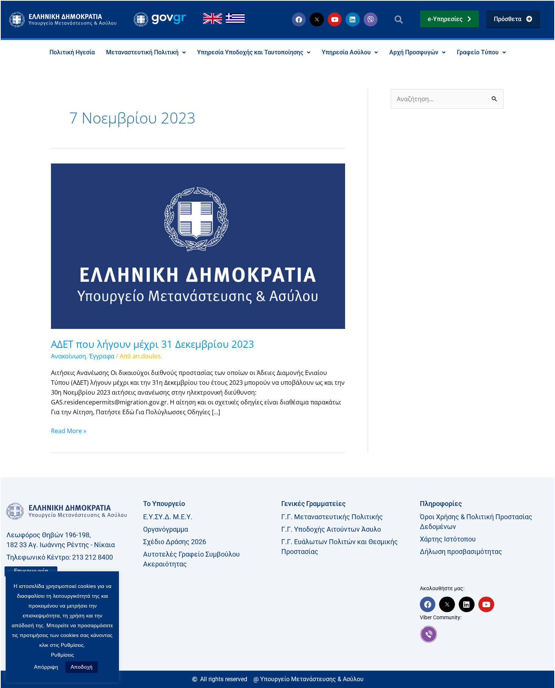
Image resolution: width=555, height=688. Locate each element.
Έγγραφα (101, 356)
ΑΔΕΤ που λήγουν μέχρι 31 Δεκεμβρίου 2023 (152, 344)
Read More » (68, 430)
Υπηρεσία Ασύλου (346, 52)
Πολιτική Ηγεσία (72, 52)
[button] (399, 19)
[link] (485, 634)
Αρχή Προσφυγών (413, 52)
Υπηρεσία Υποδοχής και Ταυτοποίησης (250, 52)
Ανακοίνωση (68, 356)
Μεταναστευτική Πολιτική (142, 52)
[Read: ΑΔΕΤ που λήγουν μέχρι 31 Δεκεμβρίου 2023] (198, 245)
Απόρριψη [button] (46, 667)
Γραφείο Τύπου (478, 52)
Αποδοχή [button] (81, 667)
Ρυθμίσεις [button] (62, 655)
